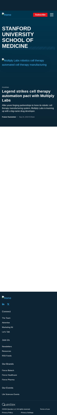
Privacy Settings (27, 413)
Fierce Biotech (8, 370)
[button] (51, 14)
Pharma (5, 87)
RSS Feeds (7, 356)
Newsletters (7, 346)
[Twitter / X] (9, 304)
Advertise (6, 323)
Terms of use (45, 409)
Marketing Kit (7, 327)
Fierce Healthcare (9, 375)
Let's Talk (6, 332)
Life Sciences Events (10, 394)
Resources (6, 351)
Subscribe (40, 15)
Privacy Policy (7, 413)
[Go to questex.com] (8, 404)
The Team (6, 318)
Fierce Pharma (8, 380)
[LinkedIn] (4, 304)
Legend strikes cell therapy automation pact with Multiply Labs (28, 95)
